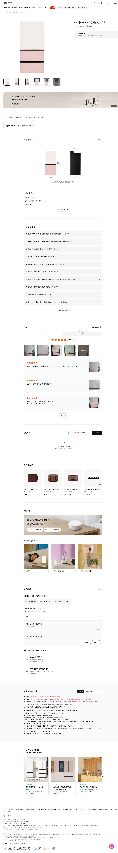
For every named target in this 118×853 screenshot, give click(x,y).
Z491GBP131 (28, 12)
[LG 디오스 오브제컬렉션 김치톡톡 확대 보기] (31, 47)
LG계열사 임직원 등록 (79, 809)
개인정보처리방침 (30, 809)
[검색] (94, 3)
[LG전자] (8, 3)
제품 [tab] (43, 334)
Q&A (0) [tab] (18, 117)
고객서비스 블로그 (16, 843)
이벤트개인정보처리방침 (41, 809)
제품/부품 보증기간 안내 (63, 601)
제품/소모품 (6, 7)
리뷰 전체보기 (62, 415)
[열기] (44, 608)
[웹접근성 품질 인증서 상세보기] (54, 848)
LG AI (45, 7)
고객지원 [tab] (40, 117)
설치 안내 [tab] (98, 691)
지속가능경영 (114, 3)
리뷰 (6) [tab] (10, 117)
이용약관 (11, 809)
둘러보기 (38, 529)
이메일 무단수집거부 (19, 809)
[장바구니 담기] (39, 484)
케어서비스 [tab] (82, 333)
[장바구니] (101, 3)
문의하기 (97, 433)
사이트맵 (5, 809)
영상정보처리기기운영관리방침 (54, 809)
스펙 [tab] (4, 117)
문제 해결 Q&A (32, 601)
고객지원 (20, 7)
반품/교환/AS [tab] (89, 691)
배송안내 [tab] (81, 691)
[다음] (102, 478)
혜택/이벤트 (27, 7)
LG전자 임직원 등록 (67, 809)
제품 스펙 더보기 (62, 209)
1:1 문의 (23, 819)
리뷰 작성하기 (95, 327)
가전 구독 (14, 7)
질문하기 (81, 433)
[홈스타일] (52, 7)
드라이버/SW (46, 601)
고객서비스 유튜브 (7, 843)
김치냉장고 (21, 12)
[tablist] (63, 334)
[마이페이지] (98, 3)
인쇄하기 (100, 139)
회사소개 (107, 3)
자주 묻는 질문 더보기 (62, 310)
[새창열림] (61, 7)
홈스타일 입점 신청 (8, 812)
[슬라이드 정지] (112, 106)
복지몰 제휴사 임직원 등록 (91, 809)
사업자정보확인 (33, 834)
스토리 (34, 7)
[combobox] (63, 616)
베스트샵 (40, 7)
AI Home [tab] (32, 117)
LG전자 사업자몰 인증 (103, 809)
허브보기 (56, 529)
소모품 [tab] (25, 117)
